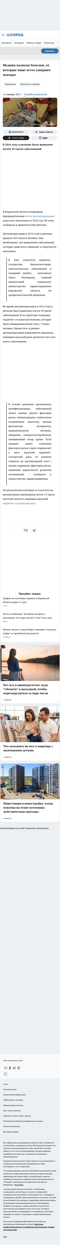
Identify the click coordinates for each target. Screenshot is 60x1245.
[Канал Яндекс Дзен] (16, 138)
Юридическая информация (14, 1095)
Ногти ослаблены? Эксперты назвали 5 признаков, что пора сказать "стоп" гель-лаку (27, 617)
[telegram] (35, 530)
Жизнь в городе (30, 84)
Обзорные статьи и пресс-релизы (17, 1116)
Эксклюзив (6, 42)
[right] (57, 43)
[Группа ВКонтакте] (16, 132)
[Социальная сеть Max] (44, 138)
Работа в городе (34, 42)
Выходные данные (10, 1132)
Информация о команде (13, 1100)
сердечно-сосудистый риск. (20, 503)
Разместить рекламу (11, 1126)
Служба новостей (35, 94)
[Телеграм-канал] (14, 1068)
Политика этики (9, 1089)
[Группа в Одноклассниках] (10, 1068)
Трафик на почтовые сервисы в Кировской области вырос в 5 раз (26, 602)
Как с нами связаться (12, 1110)
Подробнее (18, 1185)
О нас (5, 1084)
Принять (49, 51)
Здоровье (10, 84)
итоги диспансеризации (40, 216)
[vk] (26, 530)
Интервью (19, 42)
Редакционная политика (13, 1105)
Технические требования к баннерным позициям (23, 1121)
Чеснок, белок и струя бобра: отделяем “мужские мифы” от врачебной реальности (29, 633)
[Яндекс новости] (44, 132)
